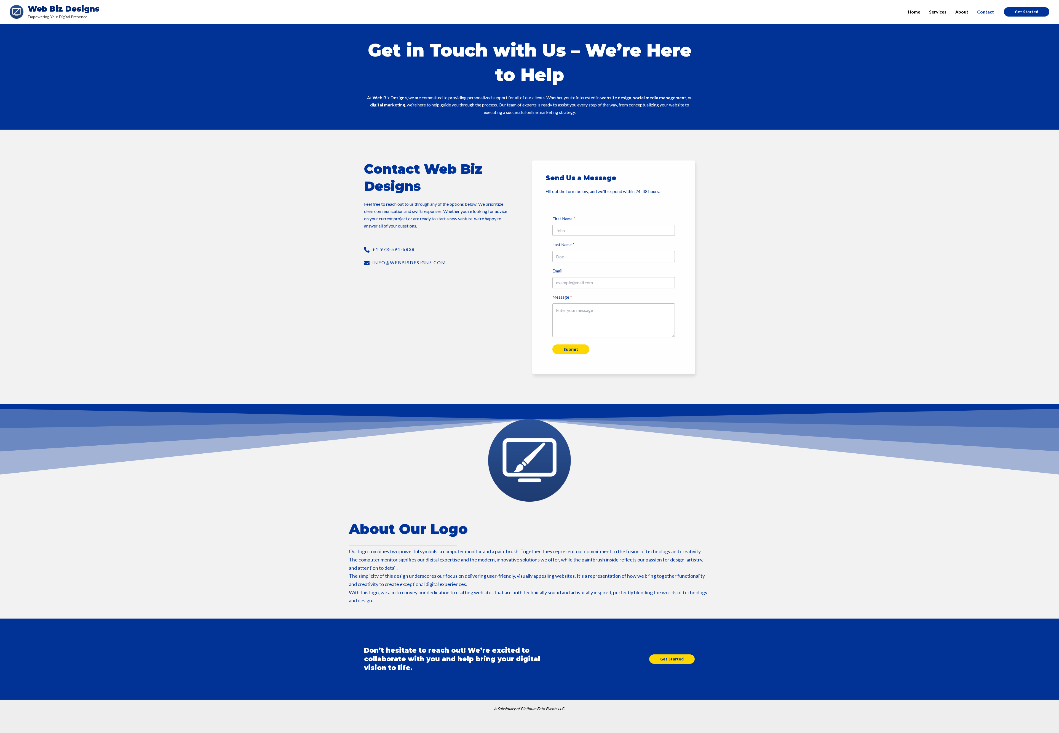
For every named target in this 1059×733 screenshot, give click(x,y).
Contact (985, 11)
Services (937, 11)
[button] (672, 659)
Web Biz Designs (64, 9)
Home (914, 11)
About (961, 11)
